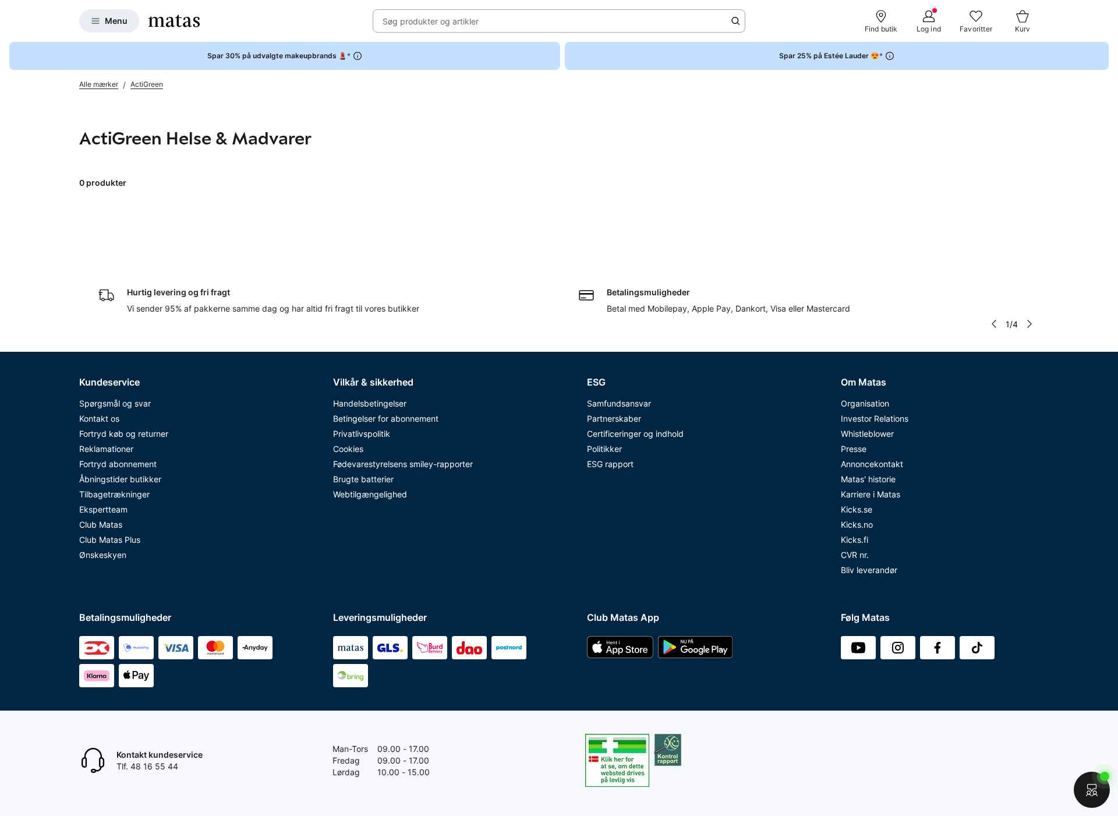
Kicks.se (856, 509)
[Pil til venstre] (994, 324)
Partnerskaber (614, 418)
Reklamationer (106, 449)
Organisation (865, 403)
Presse (853, 449)
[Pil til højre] (1029, 324)
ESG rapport (610, 464)
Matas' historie (868, 479)
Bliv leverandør (869, 570)
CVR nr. (855, 555)
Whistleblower (867, 434)
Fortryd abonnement (118, 464)
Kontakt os (99, 418)
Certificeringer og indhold (635, 434)
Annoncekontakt (872, 464)
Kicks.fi (854, 540)
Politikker (604, 449)
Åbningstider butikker (120, 479)
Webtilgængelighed (370, 494)
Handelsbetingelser (369, 403)
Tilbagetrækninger (114, 494)
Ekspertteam (103, 509)
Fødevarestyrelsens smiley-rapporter (403, 464)
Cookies (348, 449)
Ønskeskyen (102, 555)
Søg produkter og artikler (431, 21)
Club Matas (100, 524)
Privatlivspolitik (361, 434)
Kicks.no (857, 524)
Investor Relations (874, 418)
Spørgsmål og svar (115, 403)
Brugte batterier (363, 479)
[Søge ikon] (735, 21)
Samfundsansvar (619, 403)
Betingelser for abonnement (385, 418)
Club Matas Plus (109, 540)
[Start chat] (1092, 790)
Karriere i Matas (870, 494)
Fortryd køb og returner (123, 434)
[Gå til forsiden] (174, 21)
